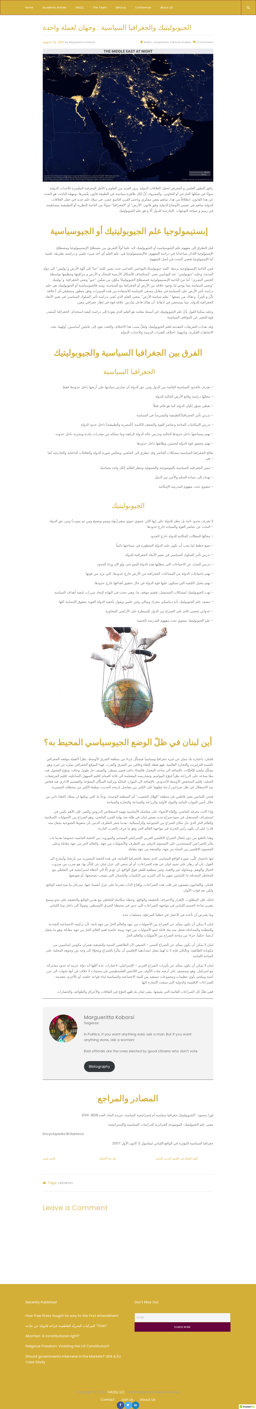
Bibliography (99, 1066)
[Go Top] (249, 1400)
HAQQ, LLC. (116, 1392)
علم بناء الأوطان (108, 1158)
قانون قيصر (49, 1158)
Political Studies (180, 42)
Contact (107, 1399)
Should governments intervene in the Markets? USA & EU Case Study (73, 1359)
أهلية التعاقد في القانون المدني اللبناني (176, 1158)
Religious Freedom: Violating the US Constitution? (67, 1346)
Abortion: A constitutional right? (52, 1336)
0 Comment (204, 42)
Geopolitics (161, 42)
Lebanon (65, 1183)
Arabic (147, 42)
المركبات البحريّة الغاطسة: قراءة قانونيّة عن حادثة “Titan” (66, 1325)
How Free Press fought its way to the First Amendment (71, 1315)
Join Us (127, 1399)
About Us (148, 1399)
